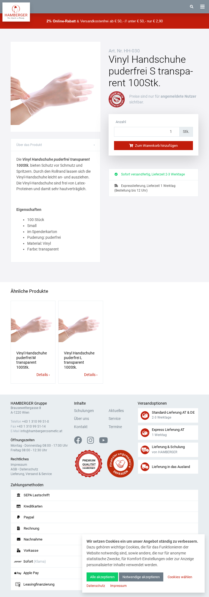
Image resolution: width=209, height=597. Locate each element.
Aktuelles (116, 410)
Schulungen (84, 410)
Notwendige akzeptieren (141, 577)
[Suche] (191, 6)
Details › (43, 374)
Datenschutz (29, 469)
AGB (14, 469)
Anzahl (121, 122)
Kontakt (81, 427)
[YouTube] (103, 442)
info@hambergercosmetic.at (41, 431)
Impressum (19, 465)
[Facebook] (80, 442)
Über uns (81, 418)
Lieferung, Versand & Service (31, 474)
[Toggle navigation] (202, 6)
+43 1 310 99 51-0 (35, 421)
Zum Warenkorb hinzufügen (156, 146)
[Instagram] (92, 442)
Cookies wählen (180, 577)
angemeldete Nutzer (178, 96)
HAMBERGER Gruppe (29, 403)
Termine (115, 427)
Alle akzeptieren (102, 577)
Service (115, 418)
